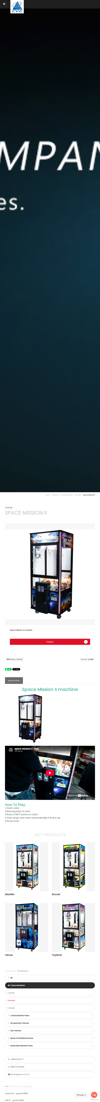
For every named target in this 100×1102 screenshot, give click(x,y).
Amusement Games (19, 1023)
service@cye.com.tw (20, 1074)
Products (55, 495)
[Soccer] (73, 866)
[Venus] (26, 927)
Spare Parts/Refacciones (21, 1038)
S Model (11, 1008)
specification (14, 680)
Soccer (86, 659)
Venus (9, 955)
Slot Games (15, 1030)
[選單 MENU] (4, 4)
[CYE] (17, 6)
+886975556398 (17, 1067)
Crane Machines (66, 495)
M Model (78, 495)
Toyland (57, 955)
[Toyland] (73, 927)
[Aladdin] (26, 866)
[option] (50, 574)
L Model (11, 993)
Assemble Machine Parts (21, 1045)
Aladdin (15, 659)
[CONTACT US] (50, 249)
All (11, 977)
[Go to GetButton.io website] (94, 1099)
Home (47, 495)
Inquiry (50, 641)
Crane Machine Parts (19, 1015)
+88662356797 (17, 1059)
